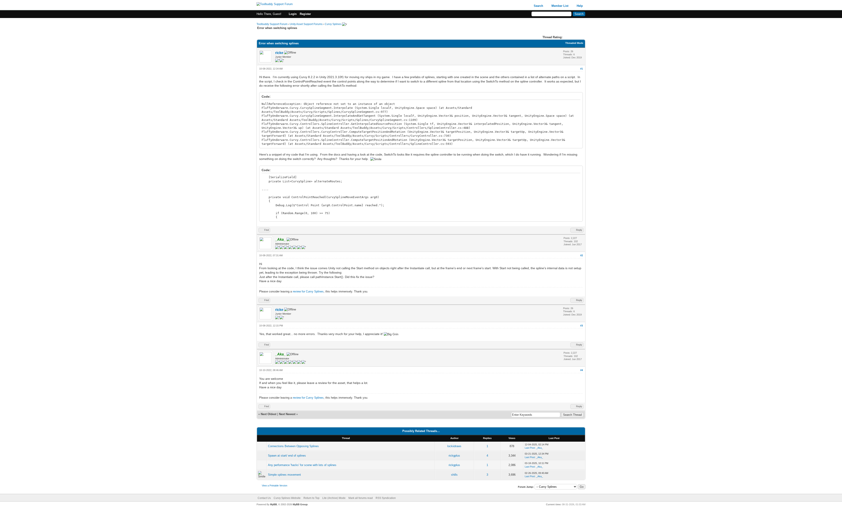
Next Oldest (268, 414)
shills (454, 474)
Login (293, 14)
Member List (559, 5)
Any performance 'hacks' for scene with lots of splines (302, 465)
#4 (581, 370)
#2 (581, 255)
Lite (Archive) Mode (334, 498)
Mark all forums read (360, 498)
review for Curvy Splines (308, 291)
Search (538, 5)
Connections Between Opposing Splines (293, 446)
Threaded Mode (574, 43)
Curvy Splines (333, 24)
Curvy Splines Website (287, 498)
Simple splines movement (284, 474)
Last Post (530, 447)
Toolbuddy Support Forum (272, 24)
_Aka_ (539, 447)
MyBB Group (300, 504)
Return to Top (311, 498)
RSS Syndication (386, 498)
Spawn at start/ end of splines (287, 455)
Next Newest (287, 414)
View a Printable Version (274, 485)
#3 (581, 325)
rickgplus (454, 455)
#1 (581, 68)
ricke (279, 53)
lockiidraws (454, 446)
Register (305, 14)
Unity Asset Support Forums (306, 24)
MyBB (273, 504)
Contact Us (264, 498)
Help (580, 5)
